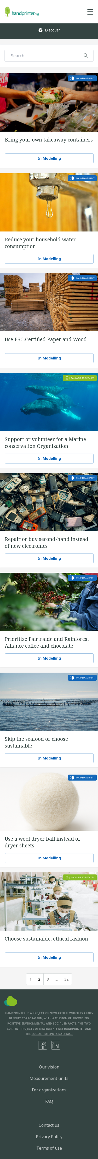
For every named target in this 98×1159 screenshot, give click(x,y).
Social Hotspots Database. (52, 1034)
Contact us (49, 1125)
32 (66, 979)
